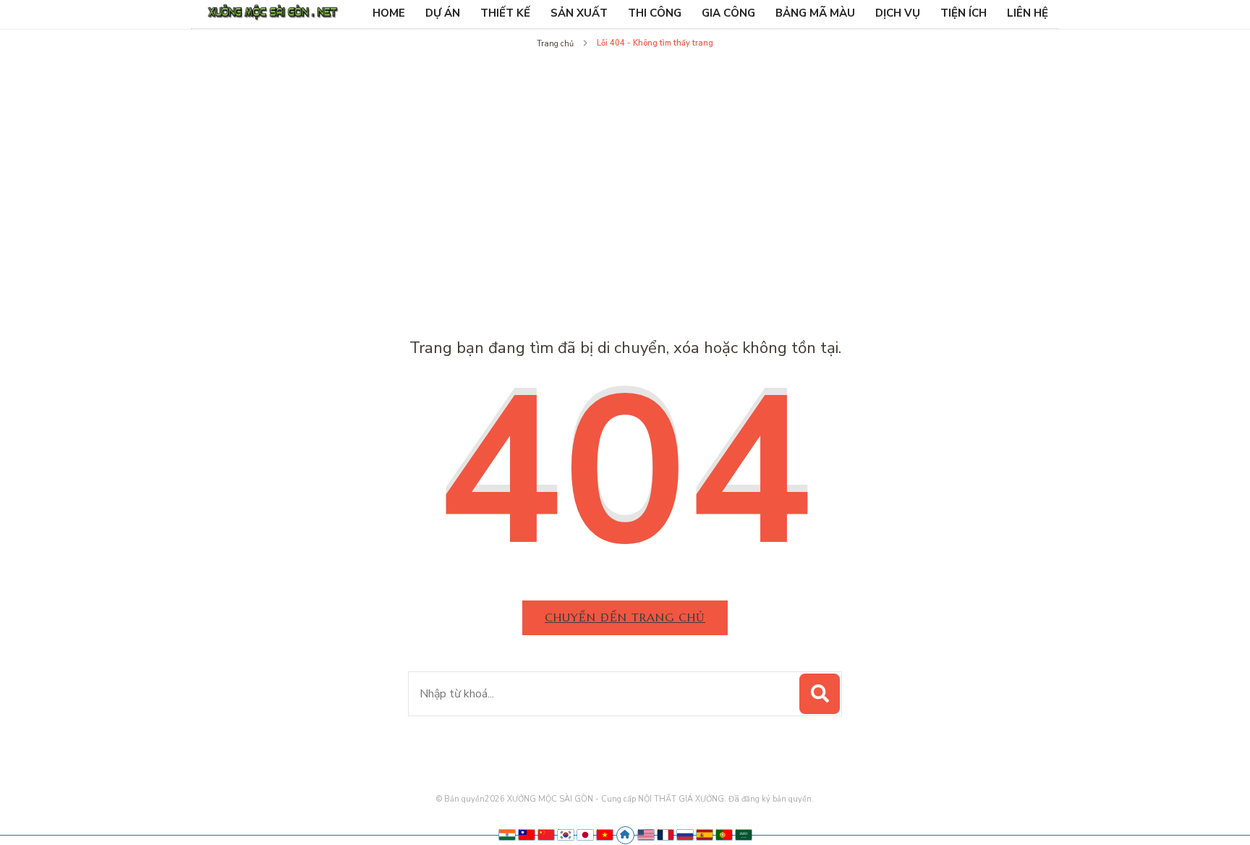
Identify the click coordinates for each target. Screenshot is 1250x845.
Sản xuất (579, 13)
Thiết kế (505, 13)
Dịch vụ (897, 13)
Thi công (654, 13)
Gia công (728, 13)
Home (389, 13)
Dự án (442, 13)
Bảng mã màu (815, 13)
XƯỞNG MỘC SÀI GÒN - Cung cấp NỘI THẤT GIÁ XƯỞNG (615, 799)
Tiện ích (963, 13)
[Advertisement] (625, 162)
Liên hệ (1027, 13)
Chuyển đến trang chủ (625, 617)
